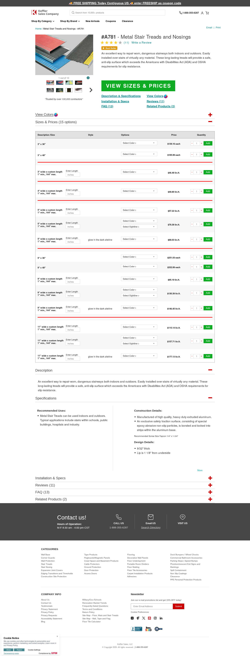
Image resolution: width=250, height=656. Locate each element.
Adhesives (132, 576)
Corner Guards (48, 558)
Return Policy (88, 612)
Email (209, 27)
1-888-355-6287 (141, 647)
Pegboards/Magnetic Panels (97, 558)
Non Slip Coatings (178, 573)
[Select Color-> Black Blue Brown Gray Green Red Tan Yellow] (139, 143)
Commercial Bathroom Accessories (186, 558)
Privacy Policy (47, 612)
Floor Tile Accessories (137, 570)
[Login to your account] (202, 12)
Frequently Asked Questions (95, 606)
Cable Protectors (92, 564)
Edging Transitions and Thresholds (57, 573)
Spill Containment (178, 570)
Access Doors (90, 573)
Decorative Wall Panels (137, 558)
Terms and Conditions (92, 609)
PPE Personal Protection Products (185, 579)
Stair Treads (46, 564)
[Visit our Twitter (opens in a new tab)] (143, 618)
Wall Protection (48, 561)
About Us (45, 600)
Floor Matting (133, 567)
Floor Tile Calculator (91, 621)
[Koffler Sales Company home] (46, 13)
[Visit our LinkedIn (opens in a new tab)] (161, 618)
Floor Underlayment (136, 561)
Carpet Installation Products (139, 573)
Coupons (111, 21)
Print (218, 27)
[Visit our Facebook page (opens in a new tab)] (137, 618)
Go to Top (244, 650)
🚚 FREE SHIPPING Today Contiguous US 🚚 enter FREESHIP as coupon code (125, 3)
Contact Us (46, 603)
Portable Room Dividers (138, 564)
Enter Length (72, 171)
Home (38, 28)
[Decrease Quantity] (192, 143)
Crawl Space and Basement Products (101, 561)
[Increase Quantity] (201, 143)
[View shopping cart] (207, 12)
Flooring (131, 554)
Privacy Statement (49, 609)
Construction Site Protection (54, 576)
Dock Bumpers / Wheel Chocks (184, 554)
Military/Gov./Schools (91, 600)
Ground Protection (92, 567)
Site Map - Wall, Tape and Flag (96, 618)
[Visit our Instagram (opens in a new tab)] (155, 618)
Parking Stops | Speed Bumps (184, 561)
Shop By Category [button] (41, 21)
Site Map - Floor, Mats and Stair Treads (100, 615)
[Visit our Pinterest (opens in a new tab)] (149, 618)
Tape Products (90, 554)
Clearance (127, 21)
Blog (43, 621)
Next (89, 54)
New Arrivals (93, 21)
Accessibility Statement (51, 618)
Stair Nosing (46, 567)
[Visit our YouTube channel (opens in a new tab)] (132, 618)
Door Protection (91, 570)
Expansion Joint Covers (52, 570)
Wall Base (45, 554)
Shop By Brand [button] (68, 21)
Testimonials (46, 606)
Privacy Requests (49, 615)
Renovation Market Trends (94, 603)
